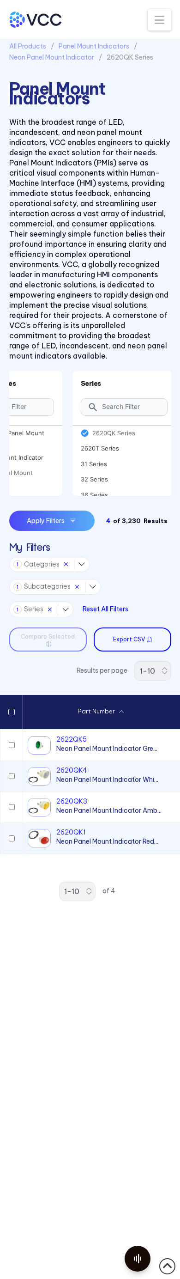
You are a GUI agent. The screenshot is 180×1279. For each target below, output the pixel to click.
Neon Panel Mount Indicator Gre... (106, 748)
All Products (27, 46)
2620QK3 (71, 801)
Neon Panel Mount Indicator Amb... (109, 810)
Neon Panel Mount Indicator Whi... (107, 779)
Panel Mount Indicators (94, 46)
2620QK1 (71, 832)
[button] (159, 19)
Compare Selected (48, 636)
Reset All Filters (105, 609)
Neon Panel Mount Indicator (51, 57)
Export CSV (129, 639)
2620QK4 (71, 770)
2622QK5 (71, 739)
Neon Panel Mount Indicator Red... (107, 841)
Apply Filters (46, 521)
